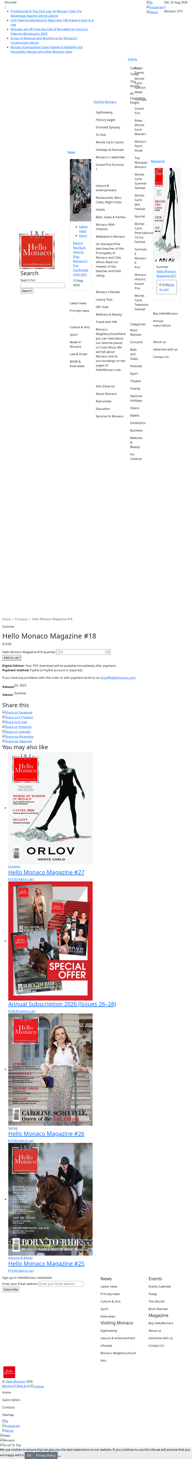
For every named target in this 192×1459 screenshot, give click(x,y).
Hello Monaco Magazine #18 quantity (28, 652)
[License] (37, 1386)
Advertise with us (160, 1338)
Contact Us (156, 1346)
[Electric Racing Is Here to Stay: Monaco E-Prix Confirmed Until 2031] (80, 190)
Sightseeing (108, 1331)
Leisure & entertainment (117, 1338)
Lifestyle (106, 1346)
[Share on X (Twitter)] (96, 717)
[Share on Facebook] (96, 712)
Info (103, 1361)
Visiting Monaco (105, 102)
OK (29, 1455)
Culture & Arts (110, 1301)
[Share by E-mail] (96, 722)
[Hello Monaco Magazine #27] (166, 214)
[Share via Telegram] (96, 741)
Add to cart (12, 658)
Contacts (8, 1407)
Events (132, 59)
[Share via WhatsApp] (96, 736)
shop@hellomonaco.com (117, 678)
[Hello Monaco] (37, 250)
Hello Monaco (15, 1381)
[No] (59, 1456)
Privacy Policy (45, 1455)
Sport (83, 236)
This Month (156, 1301)
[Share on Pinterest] (96, 726)
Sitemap (8, 1415)
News (71, 152)
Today (152, 1294)
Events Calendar (159, 1286)
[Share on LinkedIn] (96, 731)
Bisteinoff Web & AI (15, 1386)
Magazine (158, 161)
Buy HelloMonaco (160, 1323)
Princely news (110, 1294)
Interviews (107, 1316)
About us (154, 1331)
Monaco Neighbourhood (118, 1353)
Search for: (28, 280)
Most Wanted (158, 1309)
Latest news (108, 1286)
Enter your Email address (20, 1284)
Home (6, 1392)
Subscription (11, 1400)
